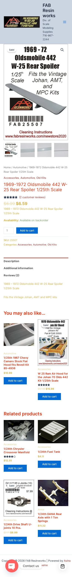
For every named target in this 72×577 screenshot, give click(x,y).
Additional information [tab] (18, 268)
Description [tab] (11, 261)
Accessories (11, 178)
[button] (62, 50)
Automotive (20, 167)
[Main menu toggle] (64, 22)
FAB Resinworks (49, 10)
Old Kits (41, 178)
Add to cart (27, 230)
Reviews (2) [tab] (11, 275)
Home (7, 167)
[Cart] (63, 566)
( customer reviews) (32, 197)
